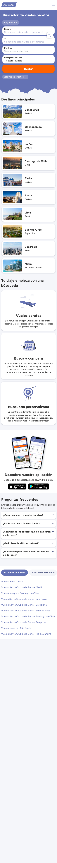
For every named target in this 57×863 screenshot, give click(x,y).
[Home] (9, 4)
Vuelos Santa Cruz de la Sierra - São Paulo (24, 599)
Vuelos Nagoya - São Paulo (16, 628)
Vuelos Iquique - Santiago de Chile (20, 593)
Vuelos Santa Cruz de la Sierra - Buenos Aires (25, 610)
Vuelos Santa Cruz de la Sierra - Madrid (22, 587)
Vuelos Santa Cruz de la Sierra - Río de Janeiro (26, 633)
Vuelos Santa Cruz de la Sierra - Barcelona (24, 604)
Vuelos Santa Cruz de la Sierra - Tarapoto (23, 622)
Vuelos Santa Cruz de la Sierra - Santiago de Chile (28, 616)
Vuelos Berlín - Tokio (12, 581)
